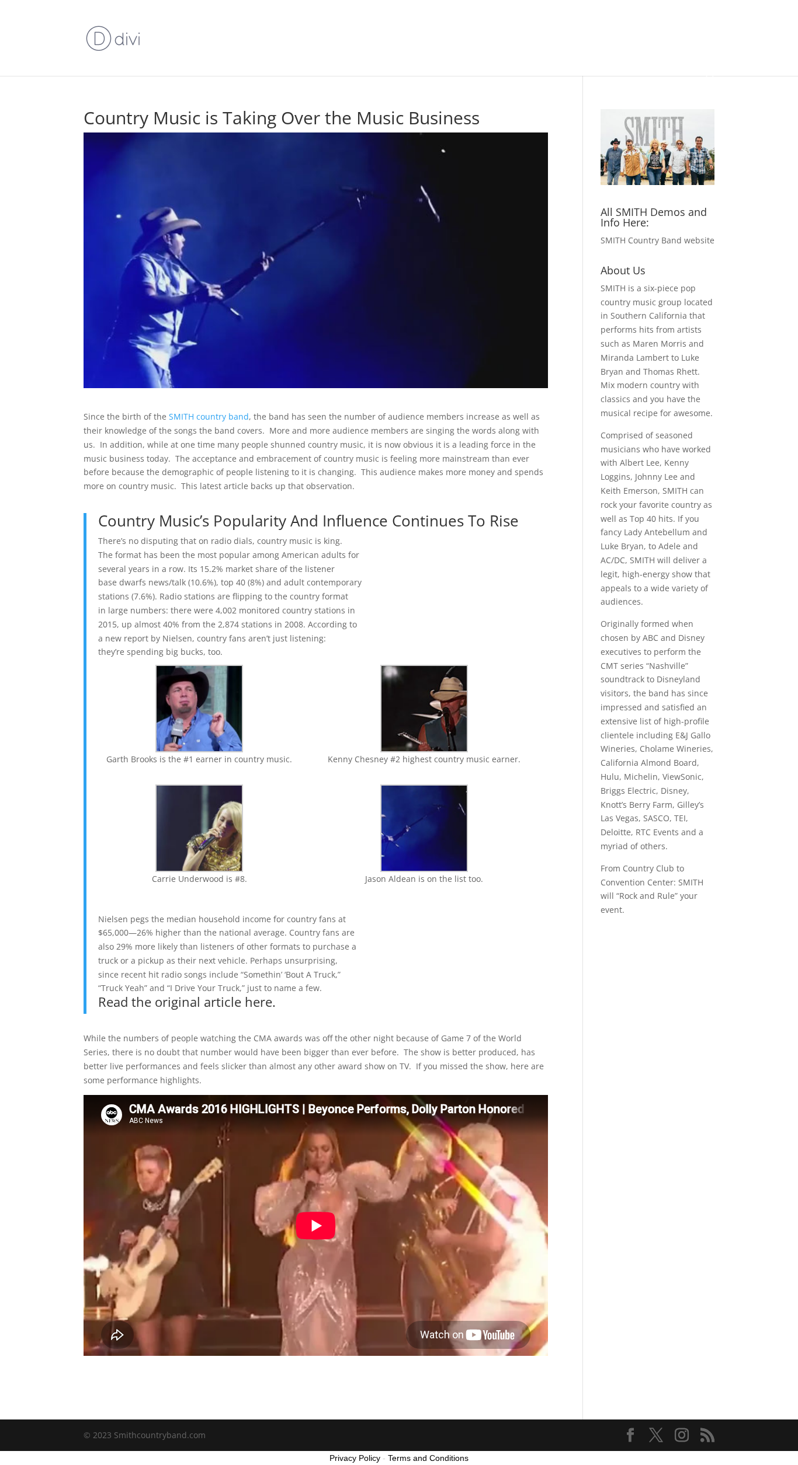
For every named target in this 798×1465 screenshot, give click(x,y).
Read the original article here (185, 1001)
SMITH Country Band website (657, 240)
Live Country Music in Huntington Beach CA (242, 51)
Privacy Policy (354, 1458)
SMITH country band (209, 416)
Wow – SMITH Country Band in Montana (568, 24)
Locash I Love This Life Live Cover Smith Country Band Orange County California (315, 24)
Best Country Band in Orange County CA (423, 51)
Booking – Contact (553, 51)
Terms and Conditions (428, 1458)
